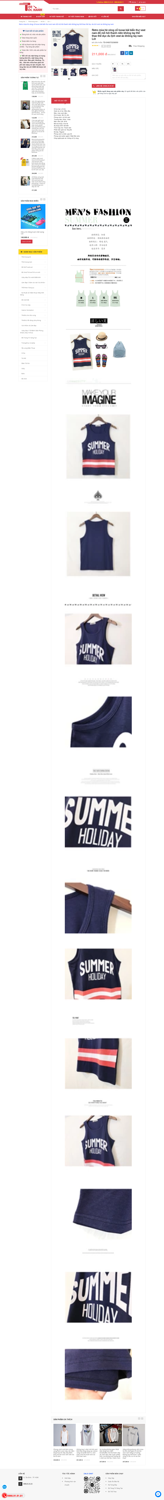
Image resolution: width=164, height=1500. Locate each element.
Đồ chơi (24, 379)
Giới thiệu (68, 1478)
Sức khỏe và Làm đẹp (29, 325)
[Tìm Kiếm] (121, 8)
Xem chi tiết (26, 241)
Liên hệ (106, 16)
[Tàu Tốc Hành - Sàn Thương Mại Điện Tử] (31, 6)
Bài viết (93, 16)
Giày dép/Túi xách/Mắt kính (31, 277)
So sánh (143, 2)
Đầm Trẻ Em (26, 363)
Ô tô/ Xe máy (26, 305)
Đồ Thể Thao (112, 1491)
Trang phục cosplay (28, 343)
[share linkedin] (131, 53)
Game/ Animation (28, 310)
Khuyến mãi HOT (139, 16)
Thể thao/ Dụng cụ (28, 288)
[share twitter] (127, 53)
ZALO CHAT (88, 1474)
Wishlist (133, 2)
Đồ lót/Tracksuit (27, 267)
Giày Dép (41, 16)
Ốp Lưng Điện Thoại (28, 348)
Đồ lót (43, 21)
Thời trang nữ (26, 257)
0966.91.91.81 (28, 1484)
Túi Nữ (24, 358)
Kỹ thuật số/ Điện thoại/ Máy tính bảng (32, 294)
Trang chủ (27, 16)
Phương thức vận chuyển (70, 1483)
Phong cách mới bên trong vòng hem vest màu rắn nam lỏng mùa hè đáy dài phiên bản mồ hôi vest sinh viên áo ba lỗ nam (63, 1452)
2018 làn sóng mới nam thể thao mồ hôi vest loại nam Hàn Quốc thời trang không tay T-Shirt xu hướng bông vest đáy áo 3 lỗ (38, 182)
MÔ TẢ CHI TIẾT (60, 101)
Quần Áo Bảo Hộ (113, 1481)
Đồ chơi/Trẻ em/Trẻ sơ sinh (31, 272)
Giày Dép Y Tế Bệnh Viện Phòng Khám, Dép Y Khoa (31, 332)
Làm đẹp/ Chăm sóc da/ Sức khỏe (33, 282)
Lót (49, 21)
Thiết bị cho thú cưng (29, 315)
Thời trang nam (33, 21)
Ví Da (23, 353)
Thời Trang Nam (77, 16)
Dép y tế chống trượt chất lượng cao (32, 233)
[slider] (96, 45)
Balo (23, 374)
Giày (23, 368)
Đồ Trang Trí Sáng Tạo (29, 338)
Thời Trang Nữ (57, 16)
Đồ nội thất (25, 300)
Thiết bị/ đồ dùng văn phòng (31, 320)
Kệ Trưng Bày (112, 1485)
